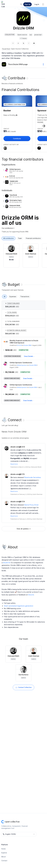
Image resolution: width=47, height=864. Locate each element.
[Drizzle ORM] (4, 64)
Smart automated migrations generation (18, 606)
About (3, 857)
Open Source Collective (20, 49)
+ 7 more (23, 38)
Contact (4, 860)
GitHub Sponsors (22, 365)
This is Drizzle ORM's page (18, 64)
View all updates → (23, 529)
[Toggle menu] (43, 4)
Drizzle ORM (27, 345)
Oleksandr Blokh (36, 467)
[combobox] (18, 834)
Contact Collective (25, 687)
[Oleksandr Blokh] (5, 148)
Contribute (17, 138)
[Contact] (13, 43)
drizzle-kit (6, 563)
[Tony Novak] (39, 148)
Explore (4, 853)
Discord (31, 595)
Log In (36, 4)
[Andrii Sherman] (6, 475)
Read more (14, 464)
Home (3, 849)
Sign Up (27, 4)
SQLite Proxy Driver (31, 505)
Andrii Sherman (37, 494)
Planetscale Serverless (32, 477)
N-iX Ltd (19, 345)
